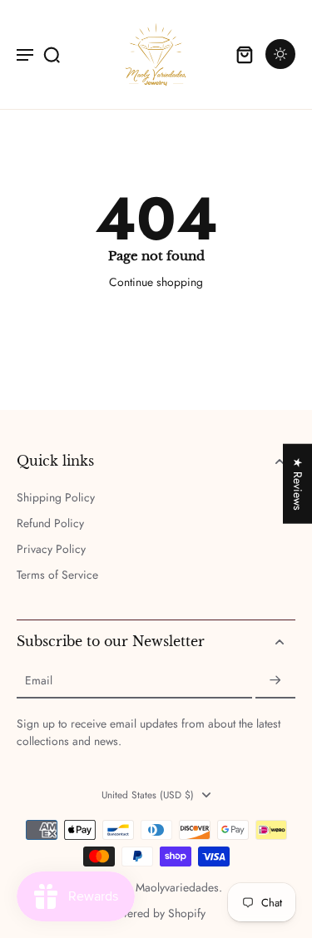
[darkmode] (280, 54)
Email (38, 681)
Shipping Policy (56, 498)
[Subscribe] (275, 681)
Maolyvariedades (177, 887)
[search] (51, 54)
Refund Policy (50, 523)
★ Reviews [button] (298, 484)
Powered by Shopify (156, 913)
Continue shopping (156, 282)
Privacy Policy (51, 549)
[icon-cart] (243, 54)
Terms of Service (57, 575)
